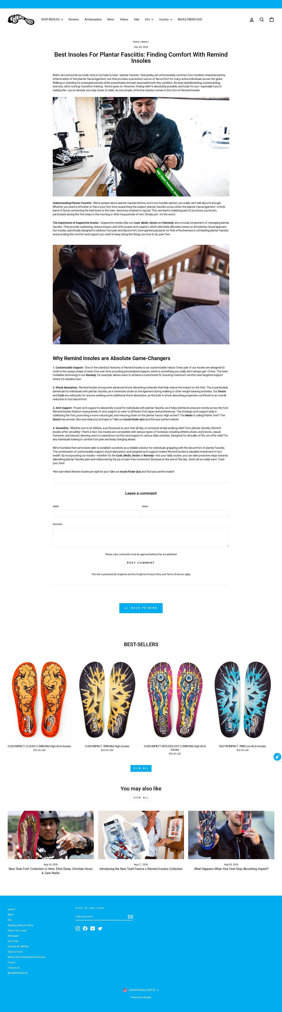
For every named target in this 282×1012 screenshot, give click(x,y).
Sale (136, 19)
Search (11, 909)
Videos (124, 19)
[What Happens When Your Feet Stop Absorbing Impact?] (231, 835)
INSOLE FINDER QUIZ (190, 19)
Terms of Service (175, 574)
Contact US (14, 967)
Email (145, 506)
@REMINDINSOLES (17, 973)
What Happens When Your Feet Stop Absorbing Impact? (231, 869)
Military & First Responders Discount (26, 957)
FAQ (10, 920)
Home (136, 42)
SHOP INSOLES (50, 19)
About (11, 914)
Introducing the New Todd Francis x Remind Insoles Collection (141, 869)
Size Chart (13, 941)
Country (164, 19)
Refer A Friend (15, 952)
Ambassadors (93, 19)
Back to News (144, 607)
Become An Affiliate (18, 946)
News (110, 19)
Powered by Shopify (141, 997)
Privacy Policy (154, 574)
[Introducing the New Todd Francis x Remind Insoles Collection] (141, 835)
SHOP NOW (165, 4)
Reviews (74, 19)
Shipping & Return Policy (20, 925)
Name (56, 506)
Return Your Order (17, 930)
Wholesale (13, 936)
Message (57, 524)
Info (147, 19)
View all (141, 768)
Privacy (11, 962)
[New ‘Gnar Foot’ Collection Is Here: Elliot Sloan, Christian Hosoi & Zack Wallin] (51, 835)
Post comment (141, 562)
